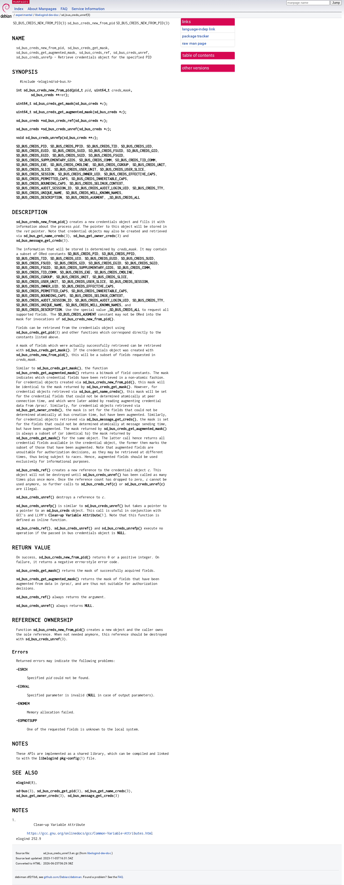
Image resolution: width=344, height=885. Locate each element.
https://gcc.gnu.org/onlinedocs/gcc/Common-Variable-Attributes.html (90, 833)
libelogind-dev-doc (47, 15)
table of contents (199, 55)
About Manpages (42, 9)
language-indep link (198, 29)
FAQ (64, 9)
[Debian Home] (6, 9)
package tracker (195, 36)
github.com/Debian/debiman (63, 877)
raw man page (194, 43)
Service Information (88, 9)
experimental (24, 15)
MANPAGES (20, 1)
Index (18, 9)
